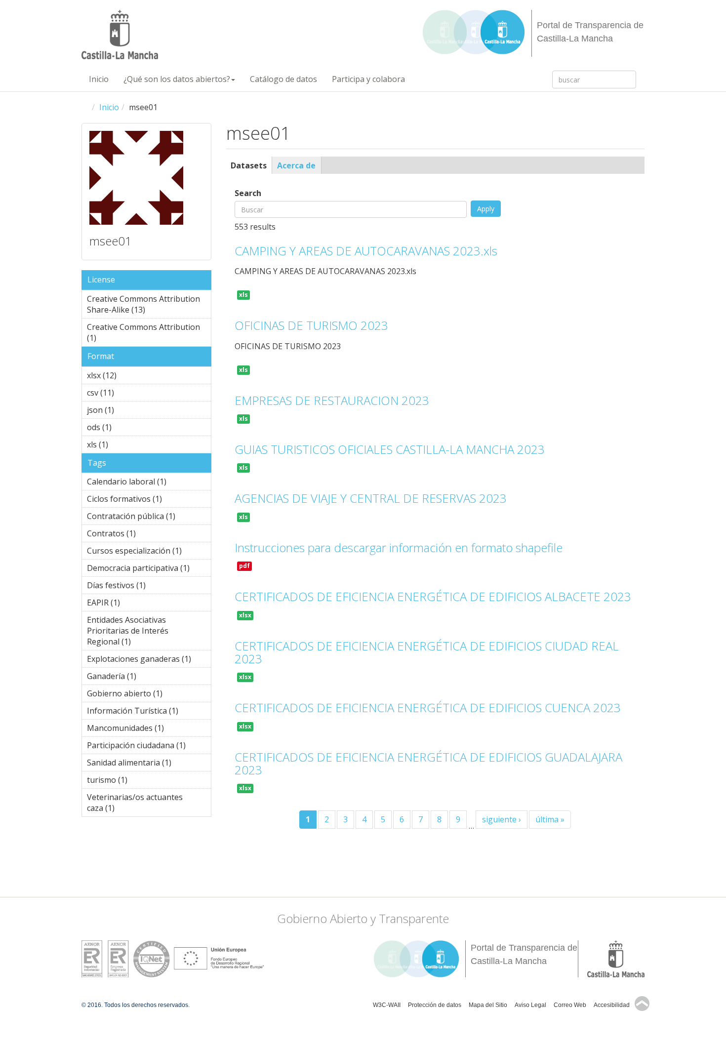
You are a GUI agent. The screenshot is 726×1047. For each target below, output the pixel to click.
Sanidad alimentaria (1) (149, 764)
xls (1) (123, 444)
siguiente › (501, 819)
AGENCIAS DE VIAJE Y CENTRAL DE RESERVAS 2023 (371, 498)
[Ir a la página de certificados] (125, 958)
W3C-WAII (387, 1005)
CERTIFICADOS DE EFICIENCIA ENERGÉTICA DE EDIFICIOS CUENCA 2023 (428, 707)
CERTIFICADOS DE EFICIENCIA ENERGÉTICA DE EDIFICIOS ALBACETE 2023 (433, 596)
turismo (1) (143, 779)
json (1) (129, 409)
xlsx (245, 615)
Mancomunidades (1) (149, 729)
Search (248, 193)
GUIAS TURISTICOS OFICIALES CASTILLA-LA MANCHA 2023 (390, 449)
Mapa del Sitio (488, 1005)
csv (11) (127, 392)
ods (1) (127, 427)
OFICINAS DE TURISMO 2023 (311, 325)
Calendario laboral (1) (146, 483)
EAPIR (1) (135, 602)
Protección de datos (434, 1005)
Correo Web (570, 1005)
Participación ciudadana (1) (149, 747)
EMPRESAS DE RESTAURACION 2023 (332, 400)
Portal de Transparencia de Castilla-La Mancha (590, 31)
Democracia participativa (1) (149, 569)
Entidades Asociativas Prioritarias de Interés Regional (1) (139, 632)
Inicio (99, 79)
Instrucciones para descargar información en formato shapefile (399, 547)
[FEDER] (219, 958)
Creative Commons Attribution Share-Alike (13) (147, 305)
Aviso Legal (530, 1005)
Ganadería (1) (142, 678)
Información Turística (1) (149, 712)
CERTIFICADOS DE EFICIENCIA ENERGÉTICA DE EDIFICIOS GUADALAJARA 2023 (428, 763)
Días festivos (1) (140, 587)
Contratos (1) (141, 535)
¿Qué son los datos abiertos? (176, 79)
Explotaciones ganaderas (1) (149, 660)
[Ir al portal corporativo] (119, 34)
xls (243, 294)
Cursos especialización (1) (149, 552)
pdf (244, 566)
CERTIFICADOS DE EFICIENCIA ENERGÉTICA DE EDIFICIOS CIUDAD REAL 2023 (427, 652)
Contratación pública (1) (149, 517)
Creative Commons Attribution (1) (143, 334)
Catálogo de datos (283, 79)
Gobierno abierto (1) (148, 695)
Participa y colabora (368, 79)
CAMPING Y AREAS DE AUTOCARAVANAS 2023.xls (366, 250)
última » (550, 819)
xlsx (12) (129, 375)
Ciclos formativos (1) (146, 500)
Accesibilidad (612, 1005)
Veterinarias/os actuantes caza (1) (141, 804)
